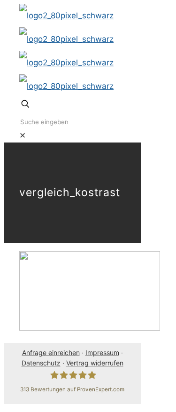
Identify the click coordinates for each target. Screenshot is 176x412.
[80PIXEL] (66, 51)
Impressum (102, 353)
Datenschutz (41, 363)
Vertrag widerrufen (94, 363)
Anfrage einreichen (51, 353)
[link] (22, 135)
